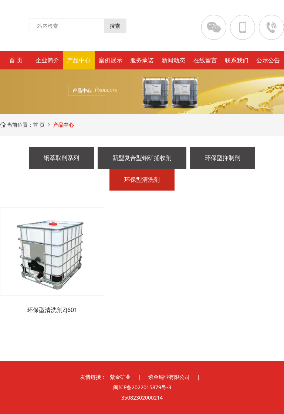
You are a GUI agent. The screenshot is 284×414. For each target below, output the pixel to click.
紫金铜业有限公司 (169, 376)
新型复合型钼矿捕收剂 (142, 158)
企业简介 (47, 60)
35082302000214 (142, 397)
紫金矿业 (120, 376)
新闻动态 (173, 60)
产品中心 (79, 60)
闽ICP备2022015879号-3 (142, 387)
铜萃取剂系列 (61, 158)
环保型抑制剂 (222, 158)
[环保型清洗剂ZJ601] (52, 251)
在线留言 (205, 60)
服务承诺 (142, 60)
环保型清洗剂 (142, 179)
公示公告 (268, 60)
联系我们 (236, 60)
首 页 (16, 60)
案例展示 (110, 60)
